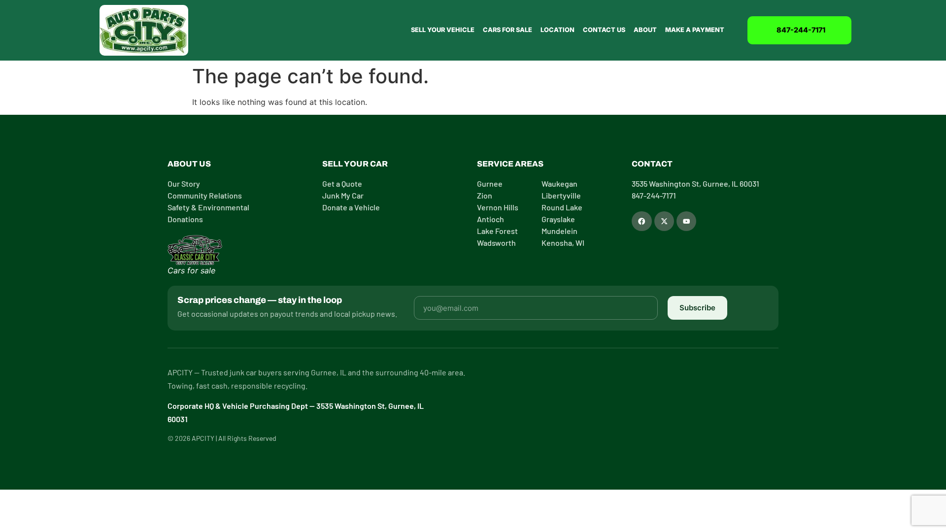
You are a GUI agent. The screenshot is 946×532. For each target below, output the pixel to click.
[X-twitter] (664, 221)
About (645, 29)
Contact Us (604, 29)
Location (557, 29)
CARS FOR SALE (507, 29)
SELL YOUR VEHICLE (442, 29)
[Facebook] (641, 221)
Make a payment (694, 29)
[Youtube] (686, 221)
